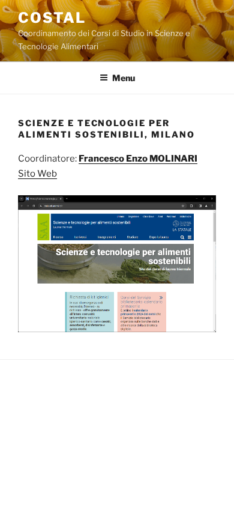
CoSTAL (52, 17)
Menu (123, 78)
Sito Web (37, 173)
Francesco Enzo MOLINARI (138, 158)
